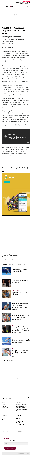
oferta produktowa (7, 434)
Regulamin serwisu (20, 407)
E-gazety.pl (18, 416)
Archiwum (4, 419)
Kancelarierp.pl (19, 421)
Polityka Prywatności (21, 404)
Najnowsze (18, 264)
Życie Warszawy (20, 424)
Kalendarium (19, 431)
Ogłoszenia (5, 416)
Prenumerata (5, 418)
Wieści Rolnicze (20, 423)
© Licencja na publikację (8, 254)
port (11, 6)
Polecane (11, 264)
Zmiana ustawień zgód (21, 406)
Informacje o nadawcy (21, 409)
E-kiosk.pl (18, 415)
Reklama (4, 415)
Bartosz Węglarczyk (7, 47)
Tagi (24, 264)
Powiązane (5, 264)
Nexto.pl (18, 418)
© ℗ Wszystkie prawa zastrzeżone (10, 255)
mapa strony (5, 431)
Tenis (3, 24)
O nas (3, 404)
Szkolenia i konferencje (8, 429)
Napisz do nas (5, 407)
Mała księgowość (20, 419)
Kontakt (4, 406)
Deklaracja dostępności (21, 410)
